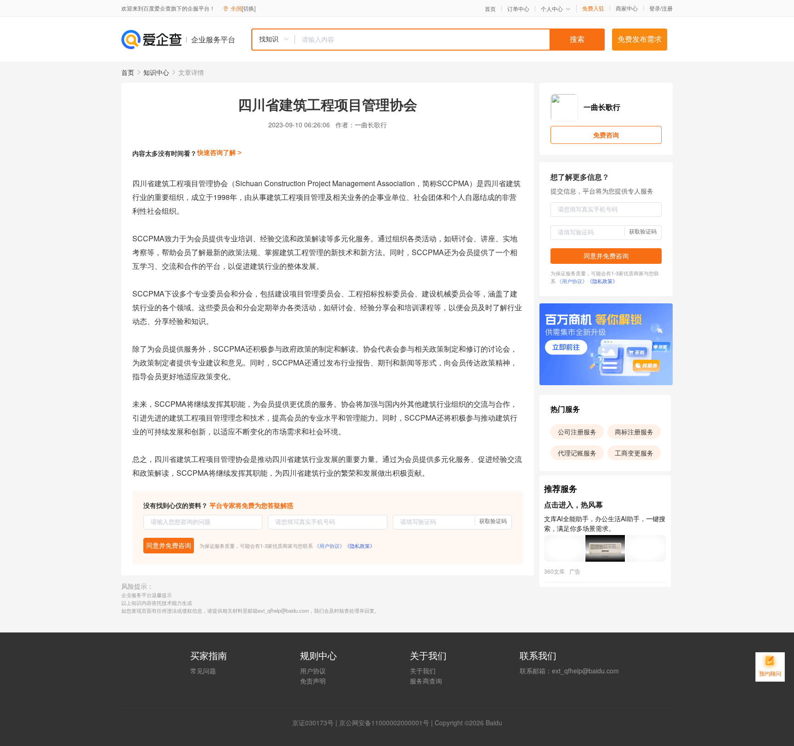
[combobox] (428, 39)
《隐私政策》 (360, 545)
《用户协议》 (329, 545)
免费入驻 (593, 8)
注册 (667, 8)
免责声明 (313, 680)
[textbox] (450, 39)
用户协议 (313, 670)
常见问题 (203, 670)
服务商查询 (426, 680)
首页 (490, 8)
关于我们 (423, 670)
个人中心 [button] (552, 8)
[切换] (248, 8)
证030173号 (316, 722)
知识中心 (156, 72)
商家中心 (627, 8)
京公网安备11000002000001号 (384, 722)
